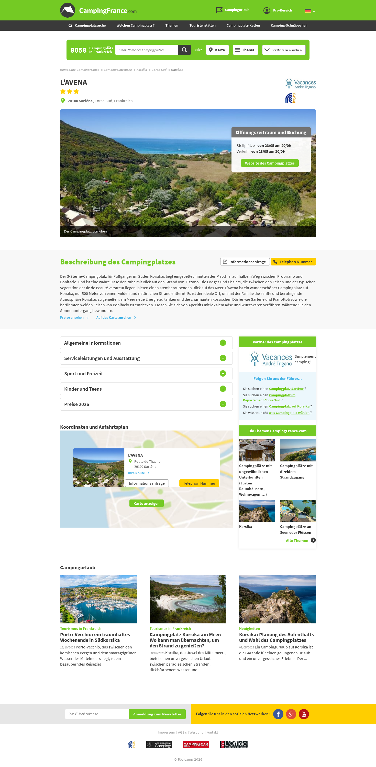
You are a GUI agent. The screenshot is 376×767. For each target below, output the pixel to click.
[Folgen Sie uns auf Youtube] (304, 714)
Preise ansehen (72, 317)
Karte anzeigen (147, 503)
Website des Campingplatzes (270, 163)
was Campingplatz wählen (289, 412)
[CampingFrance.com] (188, 10)
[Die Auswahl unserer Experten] (300, 89)
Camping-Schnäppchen (289, 25)
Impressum (166, 732)
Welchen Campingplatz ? (135, 25)
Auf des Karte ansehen (113, 317)
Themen (171, 25)
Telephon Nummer (199, 483)
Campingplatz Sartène (286, 388)
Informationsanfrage (247, 261)
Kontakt (212, 732)
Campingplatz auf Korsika (289, 406)
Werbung (197, 732)
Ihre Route (136, 473)
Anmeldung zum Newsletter (157, 714)
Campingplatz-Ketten (243, 25)
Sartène (150, 466)
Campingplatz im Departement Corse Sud (269, 397)
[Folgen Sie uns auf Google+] (291, 714)
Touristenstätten (203, 25)
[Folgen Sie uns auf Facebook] (278, 714)
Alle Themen (297, 540)
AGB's (182, 732)
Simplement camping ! (305, 359)
